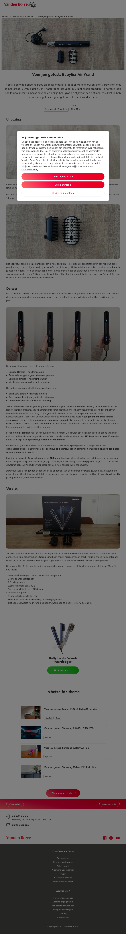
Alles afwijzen (63, 184)
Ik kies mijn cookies (63, 192)
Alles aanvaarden (63, 176)
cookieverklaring (30, 169)
